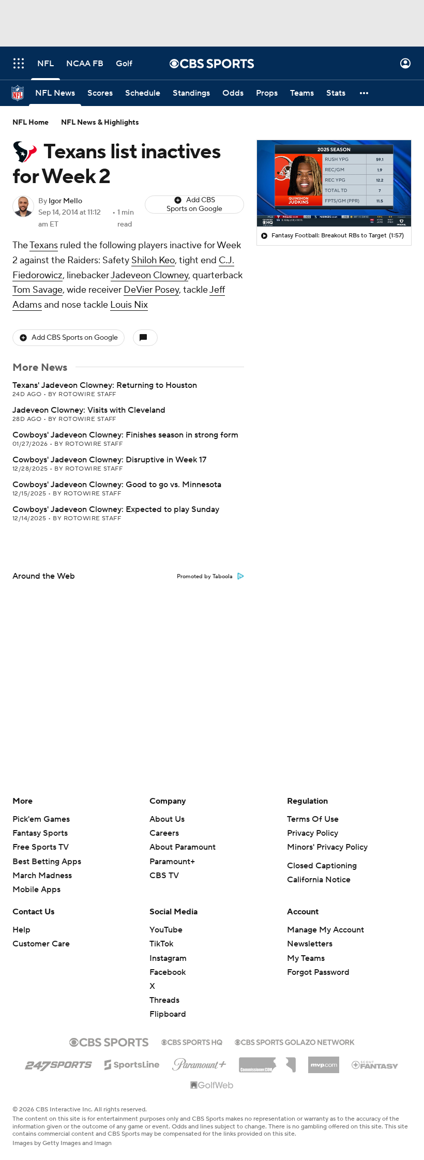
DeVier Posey (151, 290)
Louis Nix (129, 305)
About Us (167, 819)
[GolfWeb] (212, 1085)
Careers (164, 833)
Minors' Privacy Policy (327, 847)
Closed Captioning (322, 866)
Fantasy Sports (40, 833)
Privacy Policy (312, 833)
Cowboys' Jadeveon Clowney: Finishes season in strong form (125, 435)
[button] (18, 63)
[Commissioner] (267, 1061)
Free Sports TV (40, 847)
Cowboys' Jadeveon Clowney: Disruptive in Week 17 (109, 460)
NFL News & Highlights (100, 122)
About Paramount (182, 847)
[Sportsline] (132, 1063)
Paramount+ (172, 861)
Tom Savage (37, 290)
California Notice (319, 880)
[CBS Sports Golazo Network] (295, 1041)
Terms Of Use (313, 819)
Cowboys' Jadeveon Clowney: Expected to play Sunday (115, 509)
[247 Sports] (58, 1063)
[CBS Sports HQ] (191, 1041)
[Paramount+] (199, 1062)
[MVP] (323, 1061)
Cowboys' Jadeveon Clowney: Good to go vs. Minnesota (116, 484)
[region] (334, 183)
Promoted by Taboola (205, 576)
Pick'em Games (41, 819)
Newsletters (309, 944)
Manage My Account (325, 930)
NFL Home (30, 122)
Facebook (167, 972)
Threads (164, 1000)
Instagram (168, 958)
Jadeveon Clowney (149, 275)
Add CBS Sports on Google (194, 204)
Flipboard (167, 1014)
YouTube (166, 930)
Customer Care (41, 944)
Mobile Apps (36, 889)
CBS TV (164, 875)
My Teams (306, 958)
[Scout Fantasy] (375, 1064)
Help (21, 930)
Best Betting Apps (46, 861)
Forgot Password (318, 972)
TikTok (161, 944)
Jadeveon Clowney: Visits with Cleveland (88, 410)
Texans (43, 245)
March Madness (42, 875)
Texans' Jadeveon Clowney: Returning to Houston (104, 385)
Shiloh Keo (153, 260)
